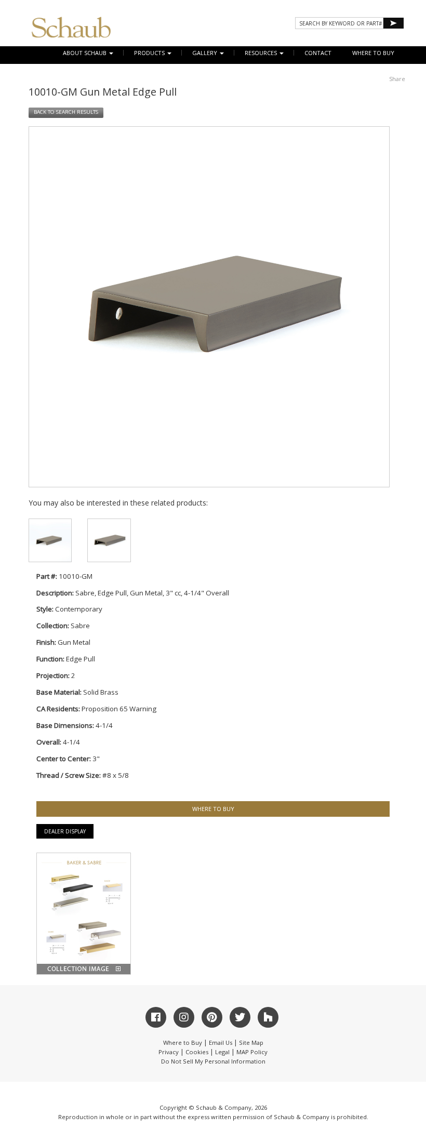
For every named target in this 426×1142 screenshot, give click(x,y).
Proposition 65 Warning (119, 708)
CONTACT (317, 53)
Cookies (196, 1052)
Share (397, 79)
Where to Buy (182, 1042)
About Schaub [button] (85, 53)
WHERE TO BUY (373, 53)
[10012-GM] (108, 540)
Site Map (251, 1042)
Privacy (168, 1052)
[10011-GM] (50, 540)
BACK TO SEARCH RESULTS (66, 112)
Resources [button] (261, 53)
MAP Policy (252, 1052)
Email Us (220, 1042)
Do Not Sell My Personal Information (213, 1061)
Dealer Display (65, 831)
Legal (222, 1052)
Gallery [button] (205, 53)
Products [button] (150, 53)
